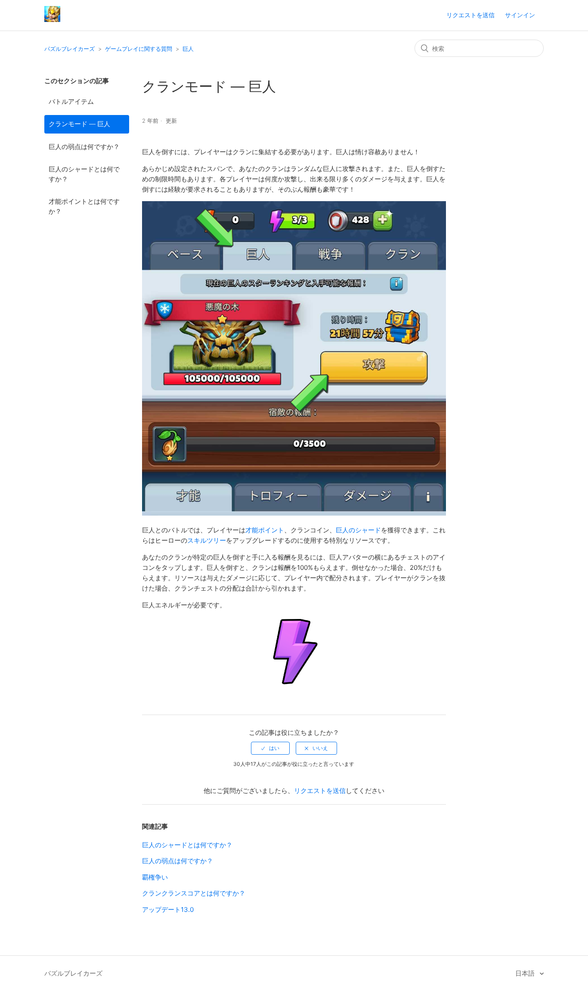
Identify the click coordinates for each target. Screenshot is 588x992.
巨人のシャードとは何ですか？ (84, 174)
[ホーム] (52, 20)
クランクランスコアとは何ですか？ (193, 893)
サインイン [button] (520, 15)
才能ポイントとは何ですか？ (84, 206)
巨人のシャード (358, 530)
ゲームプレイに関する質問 (138, 48)
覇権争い (155, 877)
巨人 (188, 48)
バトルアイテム (71, 101)
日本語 (525, 973)
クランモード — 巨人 (79, 124)
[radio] (270, 748)
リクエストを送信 (470, 15)
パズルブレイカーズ (69, 48)
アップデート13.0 (168, 909)
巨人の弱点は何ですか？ (84, 147)
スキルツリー (206, 540)
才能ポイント (264, 530)
